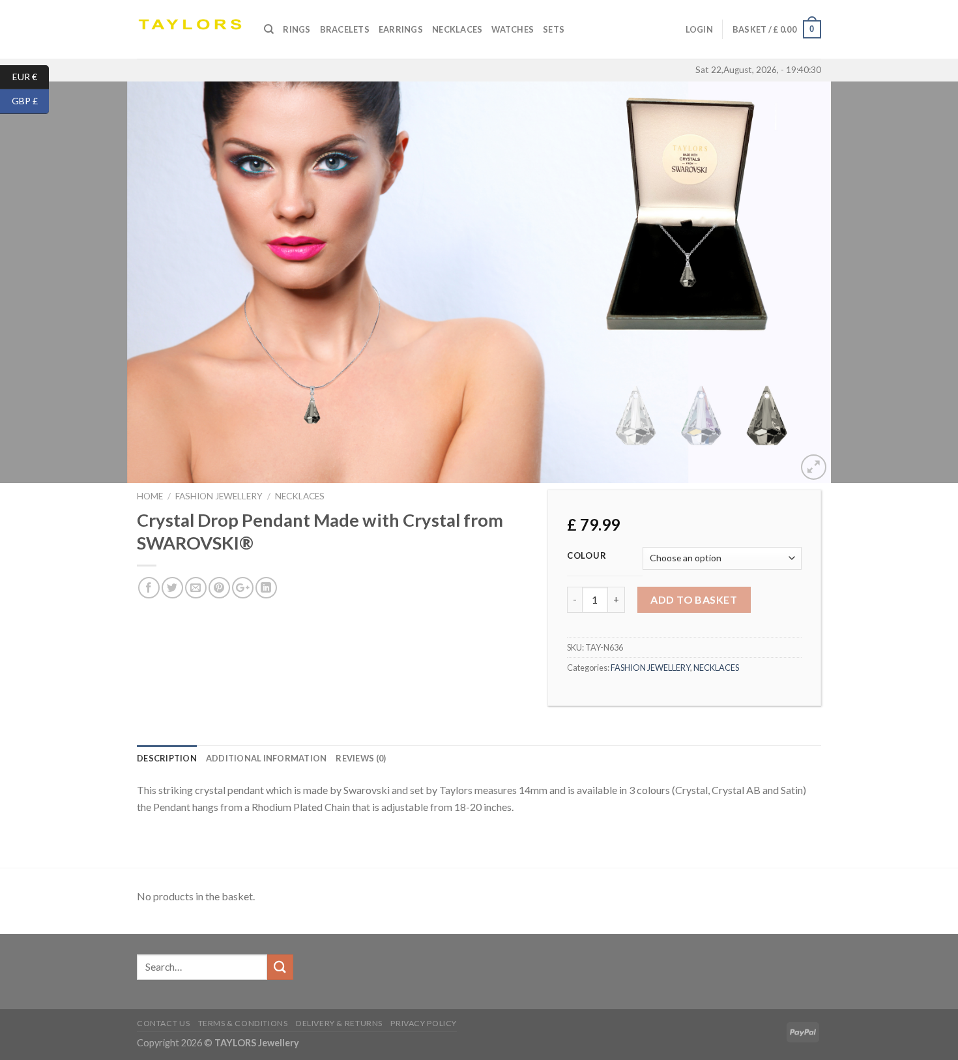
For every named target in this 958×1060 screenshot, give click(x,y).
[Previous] (36, 282)
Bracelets (345, 29)
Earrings (401, 29)
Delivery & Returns (339, 1023)
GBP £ (30, 101)
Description (167, 758)
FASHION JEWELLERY (219, 496)
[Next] (922, 282)
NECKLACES (300, 496)
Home (150, 496)
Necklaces (457, 29)
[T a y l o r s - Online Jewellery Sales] (190, 29)
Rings (296, 29)
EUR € (30, 76)
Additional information (266, 758)
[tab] (167, 758)
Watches (512, 29)
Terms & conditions (243, 1023)
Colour (586, 556)
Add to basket (693, 599)
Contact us (163, 1023)
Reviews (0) (361, 758)
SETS (553, 29)
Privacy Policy (423, 1023)
